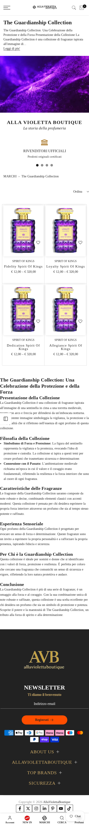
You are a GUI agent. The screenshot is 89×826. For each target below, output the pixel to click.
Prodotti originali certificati (45, 156)
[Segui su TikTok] (69, 808)
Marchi (10, 176)
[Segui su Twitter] (28, 808)
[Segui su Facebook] (20, 808)
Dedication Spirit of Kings (23, 347)
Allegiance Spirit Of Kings (65, 347)
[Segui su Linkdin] (44, 808)
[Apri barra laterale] (5, 418)
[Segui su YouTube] (61, 808)
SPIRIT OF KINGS (23, 261)
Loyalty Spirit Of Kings (65, 266)
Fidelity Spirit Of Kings (23, 266)
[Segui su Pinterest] (53, 808)
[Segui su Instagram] (36, 808)
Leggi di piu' (11, 48)
